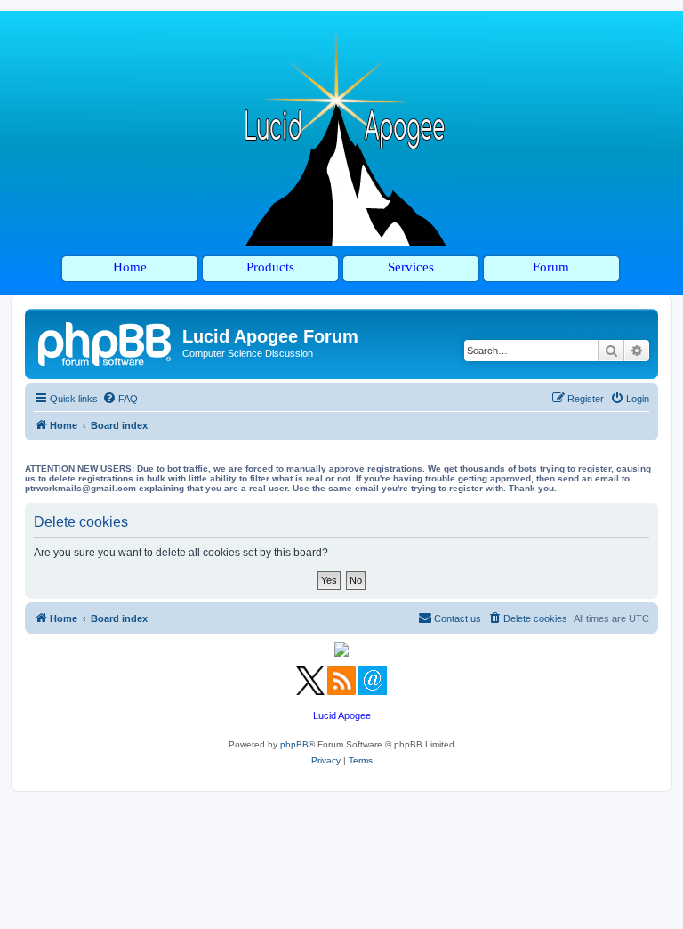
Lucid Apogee (342, 715)
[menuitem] (120, 398)
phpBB (294, 744)
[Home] (105, 341)
